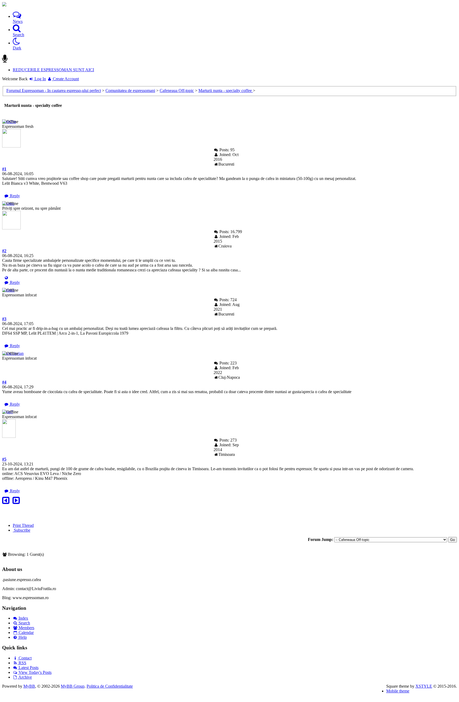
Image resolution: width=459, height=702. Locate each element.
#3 (4, 319)
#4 (4, 382)
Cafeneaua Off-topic (177, 90)
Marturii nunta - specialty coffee (225, 90)
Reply (14, 196)
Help (22, 637)
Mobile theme (397, 691)
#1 (4, 169)
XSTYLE (423, 686)
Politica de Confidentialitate (110, 686)
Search (24, 623)
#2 (4, 251)
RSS (22, 663)
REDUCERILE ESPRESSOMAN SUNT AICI (53, 70)
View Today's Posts (35, 672)
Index (23, 618)
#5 (4, 459)
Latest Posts (28, 667)
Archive (25, 677)
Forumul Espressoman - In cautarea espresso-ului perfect (53, 90)
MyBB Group (72, 686)
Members (26, 627)
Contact (25, 658)
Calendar (26, 632)
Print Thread (23, 525)
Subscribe (21, 530)
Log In (39, 79)
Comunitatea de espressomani (130, 90)
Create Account (65, 79)
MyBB (29, 686)
